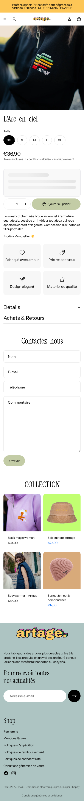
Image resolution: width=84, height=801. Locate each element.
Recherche (10, 732)
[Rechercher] (14, 19)
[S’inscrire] (74, 696)
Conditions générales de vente (24, 766)
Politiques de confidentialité (22, 759)
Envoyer (14, 461)
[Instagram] (13, 773)
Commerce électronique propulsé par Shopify (52, 786)
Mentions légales (14, 738)
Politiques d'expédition (18, 745)
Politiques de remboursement (23, 752)
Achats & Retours (23, 318)
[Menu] (5, 19)
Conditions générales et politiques (42, 795)
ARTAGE (19, 786)
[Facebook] (6, 773)
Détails (11, 307)
